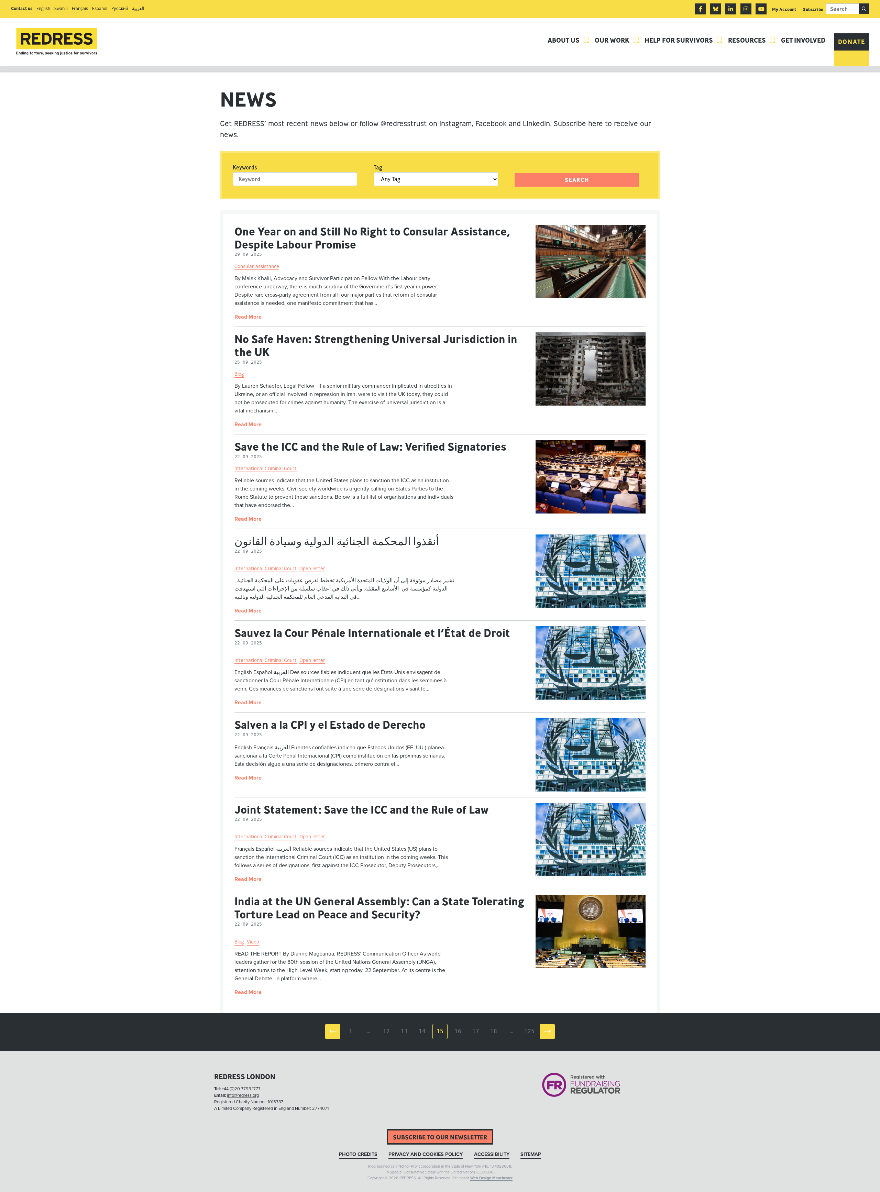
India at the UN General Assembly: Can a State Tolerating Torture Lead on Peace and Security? (379, 907)
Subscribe (813, 9)
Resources (752, 40)
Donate (851, 42)
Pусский (119, 8)
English (43, 8)
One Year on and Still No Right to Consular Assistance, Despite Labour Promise (372, 238)
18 (493, 1031)
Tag (378, 167)
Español (99, 8)
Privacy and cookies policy (425, 1154)
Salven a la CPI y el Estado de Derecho (330, 724)
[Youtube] (761, 8)
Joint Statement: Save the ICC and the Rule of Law (361, 809)
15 (440, 1031)
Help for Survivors (684, 40)
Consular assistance (256, 266)
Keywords (245, 167)
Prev (332, 1031)
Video (253, 941)
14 (422, 1031)
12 (386, 1031)
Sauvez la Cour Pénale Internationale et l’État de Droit (372, 633)
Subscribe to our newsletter (440, 1137)
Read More (248, 316)
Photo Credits (358, 1154)
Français (80, 8)
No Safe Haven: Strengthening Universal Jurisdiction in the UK (375, 345)
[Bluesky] (715, 8)
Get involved (803, 40)
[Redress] (56, 41)
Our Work (617, 40)
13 (404, 1031)
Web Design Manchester (491, 1178)
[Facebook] (700, 8)
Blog (239, 374)
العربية (138, 8)
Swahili (61, 8)
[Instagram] (745, 8)
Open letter (312, 568)
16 (457, 1031)
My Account (784, 9)
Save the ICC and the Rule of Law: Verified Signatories (370, 446)
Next (547, 1031)
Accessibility (491, 1154)
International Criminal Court (265, 468)
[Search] (864, 8)
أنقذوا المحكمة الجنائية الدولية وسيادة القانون (336, 541)
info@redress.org (243, 1095)
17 (475, 1031)
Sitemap (530, 1154)
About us (569, 40)
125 (529, 1031)
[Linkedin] (730, 8)
